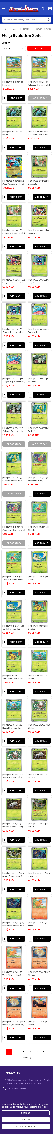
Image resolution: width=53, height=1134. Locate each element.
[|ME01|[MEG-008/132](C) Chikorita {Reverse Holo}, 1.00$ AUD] (13, 413)
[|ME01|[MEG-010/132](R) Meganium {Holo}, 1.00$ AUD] (39, 463)
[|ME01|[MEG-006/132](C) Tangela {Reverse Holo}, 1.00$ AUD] (13, 314)
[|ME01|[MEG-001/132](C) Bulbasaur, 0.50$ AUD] (13, 67)
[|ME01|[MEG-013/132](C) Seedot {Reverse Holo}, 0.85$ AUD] (13, 661)
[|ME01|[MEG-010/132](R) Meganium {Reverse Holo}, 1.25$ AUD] (13, 512)
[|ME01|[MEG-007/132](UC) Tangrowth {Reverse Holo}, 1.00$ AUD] (13, 364)
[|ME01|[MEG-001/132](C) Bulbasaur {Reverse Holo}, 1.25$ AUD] (39, 67)
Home (5, 28)
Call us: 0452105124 (16, 1088)
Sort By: (6, 43)
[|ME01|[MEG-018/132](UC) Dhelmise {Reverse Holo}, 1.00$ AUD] (13, 908)
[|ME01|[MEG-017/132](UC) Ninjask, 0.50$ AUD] (39, 809)
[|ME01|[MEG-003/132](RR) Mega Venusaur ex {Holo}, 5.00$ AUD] (13, 166)
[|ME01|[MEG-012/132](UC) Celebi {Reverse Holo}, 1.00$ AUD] (13, 611)
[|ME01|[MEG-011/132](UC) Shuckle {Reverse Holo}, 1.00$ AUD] (13, 562)
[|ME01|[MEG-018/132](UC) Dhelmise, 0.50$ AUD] (39, 858)
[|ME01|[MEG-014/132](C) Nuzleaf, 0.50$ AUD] (39, 661)
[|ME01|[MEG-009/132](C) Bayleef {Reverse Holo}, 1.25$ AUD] (13, 463)
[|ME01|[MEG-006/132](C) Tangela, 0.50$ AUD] (39, 265)
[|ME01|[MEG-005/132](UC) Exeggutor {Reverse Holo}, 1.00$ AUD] (13, 265)
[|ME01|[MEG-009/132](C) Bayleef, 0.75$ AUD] (39, 413)
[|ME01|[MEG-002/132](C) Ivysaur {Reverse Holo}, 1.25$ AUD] (39, 117)
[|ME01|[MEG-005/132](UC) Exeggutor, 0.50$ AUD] (39, 216)
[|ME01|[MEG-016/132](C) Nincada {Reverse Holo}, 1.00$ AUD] (13, 809)
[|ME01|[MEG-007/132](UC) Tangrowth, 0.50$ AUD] (39, 314)
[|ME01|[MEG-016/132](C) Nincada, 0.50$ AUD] (39, 759)
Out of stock (39, 98)
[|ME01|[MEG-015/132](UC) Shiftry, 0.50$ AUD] (39, 710)
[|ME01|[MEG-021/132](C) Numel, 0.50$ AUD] (39, 1007)
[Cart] (50, 8)
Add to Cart (16, 98)
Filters (39, 48)
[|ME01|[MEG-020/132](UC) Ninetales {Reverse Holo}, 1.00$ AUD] (13, 1007)
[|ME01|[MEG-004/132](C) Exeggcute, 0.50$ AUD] (39, 166)
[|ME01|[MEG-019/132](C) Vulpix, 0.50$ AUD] (39, 908)
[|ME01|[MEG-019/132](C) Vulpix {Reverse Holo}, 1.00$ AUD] (13, 957)
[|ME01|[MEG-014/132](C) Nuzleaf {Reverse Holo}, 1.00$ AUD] (13, 710)
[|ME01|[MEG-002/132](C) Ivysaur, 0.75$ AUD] (13, 117)
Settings (25, 1112)
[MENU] (3, 8)
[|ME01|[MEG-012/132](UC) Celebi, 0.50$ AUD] (39, 562)
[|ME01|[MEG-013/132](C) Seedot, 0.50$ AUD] (39, 611)
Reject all (25, 1119)
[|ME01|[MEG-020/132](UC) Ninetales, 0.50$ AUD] (39, 957)
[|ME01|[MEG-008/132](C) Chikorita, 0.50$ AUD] (39, 364)
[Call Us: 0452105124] (44, 8)
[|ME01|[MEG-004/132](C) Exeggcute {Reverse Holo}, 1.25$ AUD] (13, 216)
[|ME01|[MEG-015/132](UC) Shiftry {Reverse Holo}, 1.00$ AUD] (13, 759)
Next (25, 1057)
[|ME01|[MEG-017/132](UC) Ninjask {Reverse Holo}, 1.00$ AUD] (13, 858)
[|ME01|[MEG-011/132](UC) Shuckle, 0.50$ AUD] (39, 512)
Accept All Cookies (25, 1126)
